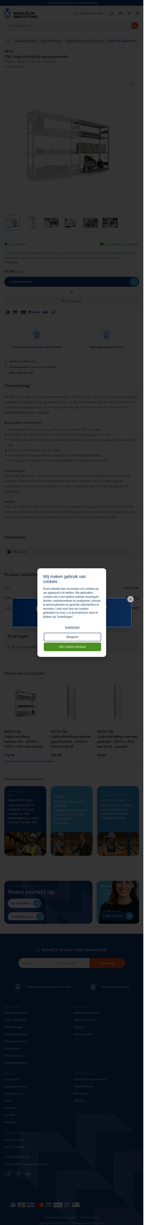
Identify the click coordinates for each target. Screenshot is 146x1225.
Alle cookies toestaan (72, 646)
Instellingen (72, 627)
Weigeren (72, 636)
